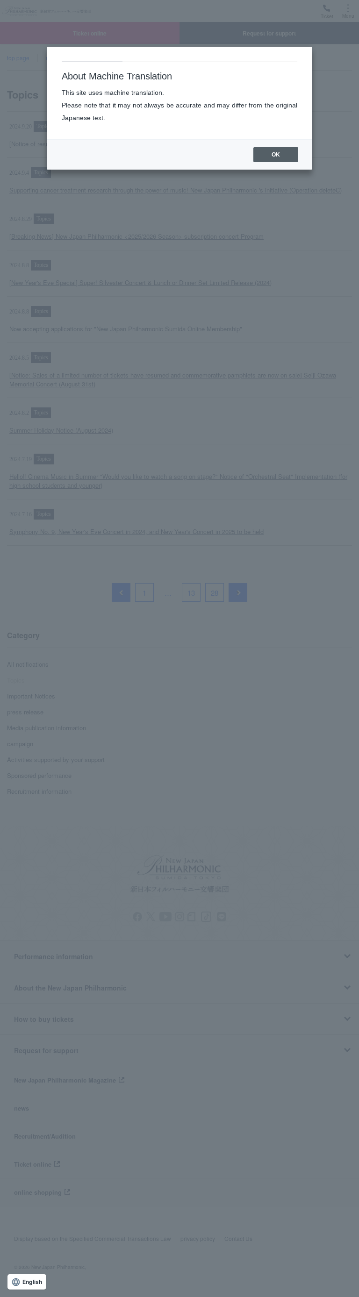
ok (276, 154)
